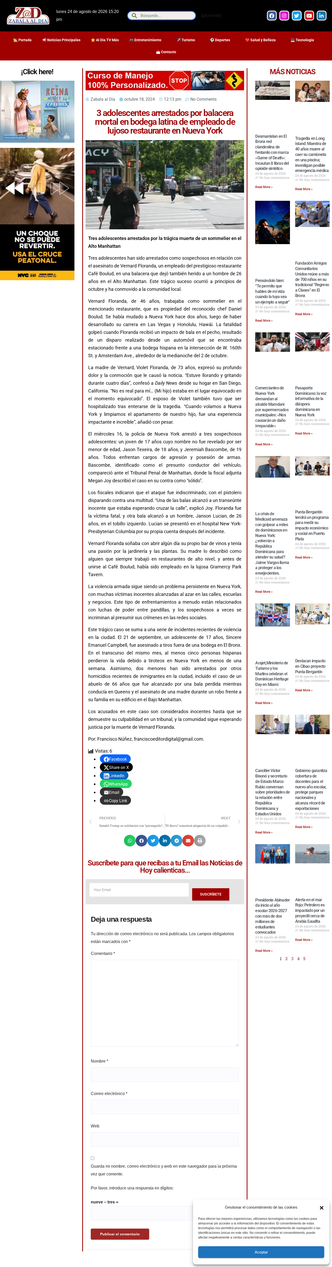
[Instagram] (284, 15)
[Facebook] (272, 15)
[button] (321, 1207)
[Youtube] (309, 15)
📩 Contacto (166, 52)
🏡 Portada (22, 40)
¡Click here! (37, 71)
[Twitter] (297, 15)
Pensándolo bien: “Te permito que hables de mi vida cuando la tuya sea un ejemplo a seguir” (272, 291)
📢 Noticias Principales (61, 40)
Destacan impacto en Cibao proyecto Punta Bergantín (310, 666)
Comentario (103, 953)
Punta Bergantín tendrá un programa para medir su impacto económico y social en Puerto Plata (312, 525)
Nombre (99, 1061)
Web (95, 1126)
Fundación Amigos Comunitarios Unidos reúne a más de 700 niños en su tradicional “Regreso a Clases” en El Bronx (312, 279)
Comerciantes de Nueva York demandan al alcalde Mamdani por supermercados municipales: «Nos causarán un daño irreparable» (271, 406)
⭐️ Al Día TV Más (105, 40)
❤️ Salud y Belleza (260, 40)
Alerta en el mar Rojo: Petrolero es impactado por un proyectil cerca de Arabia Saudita (310, 910)
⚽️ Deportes (220, 40)
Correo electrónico (109, 1093)
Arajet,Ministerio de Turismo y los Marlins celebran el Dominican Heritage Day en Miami (271, 673)
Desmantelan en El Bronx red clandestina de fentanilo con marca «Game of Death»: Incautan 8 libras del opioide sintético (272, 152)
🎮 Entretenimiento (145, 40)
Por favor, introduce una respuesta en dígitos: (132, 1188)
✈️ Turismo (185, 40)
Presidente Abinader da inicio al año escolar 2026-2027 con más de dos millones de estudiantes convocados (272, 916)
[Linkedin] (322, 15)
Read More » (264, 187)
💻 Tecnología (302, 40)
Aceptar (261, 1252)
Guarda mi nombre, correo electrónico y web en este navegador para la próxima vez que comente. (164, 1170)
